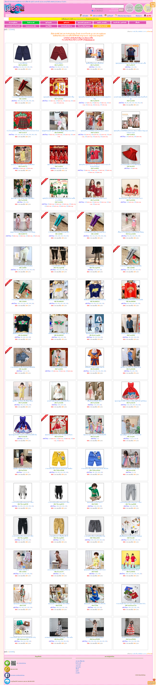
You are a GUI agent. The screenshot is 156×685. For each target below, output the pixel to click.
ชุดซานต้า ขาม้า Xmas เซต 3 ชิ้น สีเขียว (22, 198)
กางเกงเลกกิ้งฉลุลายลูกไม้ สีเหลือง (23, 266)
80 (125, 102)
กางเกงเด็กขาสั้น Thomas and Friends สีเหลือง (58, 468)
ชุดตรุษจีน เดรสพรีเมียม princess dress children (95, 130)
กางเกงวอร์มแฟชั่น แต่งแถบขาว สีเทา (23, 502)
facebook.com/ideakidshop (17, 675)
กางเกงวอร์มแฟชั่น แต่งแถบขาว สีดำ (59, 502)
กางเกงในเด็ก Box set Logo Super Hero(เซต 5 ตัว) (130, 603)
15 (137, 438)
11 (26, 371)
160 (57, 103)
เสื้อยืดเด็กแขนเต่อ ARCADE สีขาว (59, 299)
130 (31, 67)
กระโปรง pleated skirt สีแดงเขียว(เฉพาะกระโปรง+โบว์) (23, 130)
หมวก (110, 10)
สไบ (113, 10)
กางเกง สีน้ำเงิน (22, 63)
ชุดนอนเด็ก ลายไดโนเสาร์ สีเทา (22, 603)
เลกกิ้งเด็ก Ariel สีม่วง (23, 570)
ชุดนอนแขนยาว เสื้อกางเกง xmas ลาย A (130, 198)
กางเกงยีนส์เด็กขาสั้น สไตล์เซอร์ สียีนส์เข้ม (22, 367)
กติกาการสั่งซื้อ (97, 16)
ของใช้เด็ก (49, 26)
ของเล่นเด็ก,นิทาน (66, 26)
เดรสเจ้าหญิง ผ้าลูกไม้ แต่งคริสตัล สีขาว (58, 401)
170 (101, 105)
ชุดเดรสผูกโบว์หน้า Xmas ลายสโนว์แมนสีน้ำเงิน (23, 434)
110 (25, 67)
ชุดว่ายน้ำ (116, 10)
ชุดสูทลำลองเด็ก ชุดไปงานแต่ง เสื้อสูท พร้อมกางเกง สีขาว (58, 130)
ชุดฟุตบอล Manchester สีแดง (130, 570)
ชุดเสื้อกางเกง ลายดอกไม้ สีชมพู (22, 468)
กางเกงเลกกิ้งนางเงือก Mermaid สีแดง (23, 97)
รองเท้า (112, 8)
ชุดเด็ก (77, 671)
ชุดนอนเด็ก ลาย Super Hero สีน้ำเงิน (94, 603)
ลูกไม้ (117, 8)
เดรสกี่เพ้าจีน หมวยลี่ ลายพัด (58, 367)
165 (35, 134)
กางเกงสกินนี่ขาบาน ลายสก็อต (95, 266)
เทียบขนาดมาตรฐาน (124, 16)
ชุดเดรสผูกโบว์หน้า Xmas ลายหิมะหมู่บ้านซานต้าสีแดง (131, 401)
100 (22, 67)
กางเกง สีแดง (59, 63)
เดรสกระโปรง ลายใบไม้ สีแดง (130, 637)
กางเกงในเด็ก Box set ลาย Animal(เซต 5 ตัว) (23, 637)
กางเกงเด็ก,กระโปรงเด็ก (13, 26)
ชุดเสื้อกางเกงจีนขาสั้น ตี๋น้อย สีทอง (23, 401)
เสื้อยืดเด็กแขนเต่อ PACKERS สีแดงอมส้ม (130, 299)
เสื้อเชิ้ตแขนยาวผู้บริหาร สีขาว (95, 333)
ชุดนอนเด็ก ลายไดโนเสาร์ (94, 502)
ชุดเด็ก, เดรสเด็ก (102, 22)
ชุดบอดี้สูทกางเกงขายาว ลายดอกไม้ (130, 434)
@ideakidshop (80, 19)
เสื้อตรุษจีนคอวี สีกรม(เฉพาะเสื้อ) (130, 333)
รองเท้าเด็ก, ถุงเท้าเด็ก (119, 22)
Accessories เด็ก (31, 26)
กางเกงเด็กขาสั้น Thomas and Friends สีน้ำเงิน (94, 468)
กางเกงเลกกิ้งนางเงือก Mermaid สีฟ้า (58, 232)
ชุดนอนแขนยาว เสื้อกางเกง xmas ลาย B (95, 198)
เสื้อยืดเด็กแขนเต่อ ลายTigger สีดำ (23, 333)
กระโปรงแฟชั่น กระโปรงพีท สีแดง (131, 164)
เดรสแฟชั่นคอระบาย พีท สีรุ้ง (130, 468)
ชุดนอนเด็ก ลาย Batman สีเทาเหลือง (58, 603)
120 (28, 67)
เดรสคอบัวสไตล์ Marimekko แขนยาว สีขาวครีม (59, 637)
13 (28, 371)
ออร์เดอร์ (110, 16)
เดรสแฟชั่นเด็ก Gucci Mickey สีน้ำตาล (58, 570)
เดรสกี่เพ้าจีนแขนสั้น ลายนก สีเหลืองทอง (22, 164)
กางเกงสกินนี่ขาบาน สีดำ (59, 266)
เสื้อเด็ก (137, 22)
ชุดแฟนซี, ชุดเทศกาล (84, 22)
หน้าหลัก (85, 16)
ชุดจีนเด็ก (66, 22)
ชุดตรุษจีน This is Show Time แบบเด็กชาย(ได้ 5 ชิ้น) (58, 97)
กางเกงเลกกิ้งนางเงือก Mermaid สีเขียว (23, 299)
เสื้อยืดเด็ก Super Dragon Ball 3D (94, 367)
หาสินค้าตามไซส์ (102, 26)
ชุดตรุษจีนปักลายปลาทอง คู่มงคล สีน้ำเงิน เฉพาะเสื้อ (131, 63)
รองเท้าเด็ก (78, 665)
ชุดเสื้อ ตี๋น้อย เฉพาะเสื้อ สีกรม (94, 63)
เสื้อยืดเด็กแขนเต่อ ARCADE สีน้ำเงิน (95, 299)
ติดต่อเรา (139, 16)
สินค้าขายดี (30, 22)
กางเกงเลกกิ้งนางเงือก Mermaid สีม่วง (95, 232)
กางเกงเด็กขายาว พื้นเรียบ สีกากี (58, 536)
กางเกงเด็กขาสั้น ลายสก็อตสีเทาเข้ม (94, 536)
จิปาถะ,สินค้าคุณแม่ (84, 26)
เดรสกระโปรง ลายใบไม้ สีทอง (94, 637)
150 (33, 101)
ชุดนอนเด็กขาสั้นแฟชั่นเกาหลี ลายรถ (95, 570)
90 (20, 67)
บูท (115, 8)
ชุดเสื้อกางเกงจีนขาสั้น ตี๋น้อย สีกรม (131, 367)
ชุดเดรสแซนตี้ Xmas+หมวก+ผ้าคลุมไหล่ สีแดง (58, 434)
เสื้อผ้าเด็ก (82, 661)
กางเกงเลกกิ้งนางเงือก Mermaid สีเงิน (130, 266)
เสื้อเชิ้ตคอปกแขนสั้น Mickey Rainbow (131, 536)
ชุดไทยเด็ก (48, 22)
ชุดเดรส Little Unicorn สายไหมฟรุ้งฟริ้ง (94, 434)
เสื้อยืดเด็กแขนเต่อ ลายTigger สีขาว (58, 333)
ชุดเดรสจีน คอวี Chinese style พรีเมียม (58, 164)
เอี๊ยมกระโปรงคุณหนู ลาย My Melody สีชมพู (131, 232)
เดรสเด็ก (78, 673)
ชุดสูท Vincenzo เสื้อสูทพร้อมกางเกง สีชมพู (22, 232)
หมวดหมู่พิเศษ (13, 22)
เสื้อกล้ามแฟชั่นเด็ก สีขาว (94, 401)
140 (30, 101)
